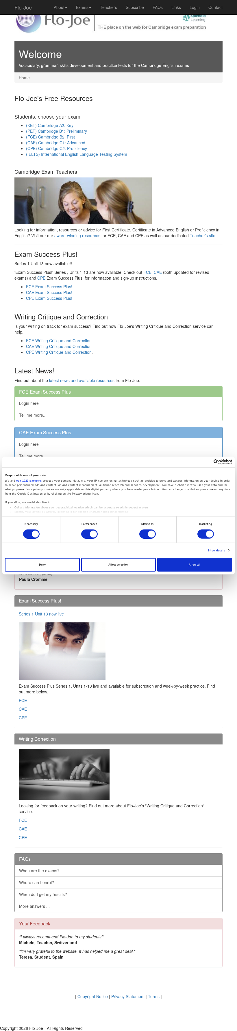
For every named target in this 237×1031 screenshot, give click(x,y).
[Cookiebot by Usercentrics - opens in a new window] (207, 462)
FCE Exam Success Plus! (49, 286)
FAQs (158, 7)
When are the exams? (39, 870)
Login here (29, 403)
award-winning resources (77, 235)
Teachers (108, 7)
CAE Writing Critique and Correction (59, 346)
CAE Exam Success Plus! (49, 292)
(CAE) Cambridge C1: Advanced (55, 142)
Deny (42, 564)
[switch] (89, 534)
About (59, 7)
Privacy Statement (128, 996)
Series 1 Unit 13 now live (41, 614)
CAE (158, 272)
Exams (82, 7)
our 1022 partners (29, 480)
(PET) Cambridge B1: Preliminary (56, 131)
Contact (215, 7)
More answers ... (34, 906)
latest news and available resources (81, 380)
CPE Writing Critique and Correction (59, 352)
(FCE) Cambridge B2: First (50, 137)
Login (195, 7)
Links (176, 7)
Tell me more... (33, 415)
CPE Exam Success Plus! (49, 298)
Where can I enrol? (36, 882)
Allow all (194, 564)
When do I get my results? (43, 894)
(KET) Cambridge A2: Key (49, 125)
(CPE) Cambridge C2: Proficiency (56, 148)
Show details (216, 550)
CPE (41, 278)
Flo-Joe (23, 7)
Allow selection (118, 564)
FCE (147, 272)
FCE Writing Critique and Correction (59, 340)
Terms (154, 996)
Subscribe (135, 7)
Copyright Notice (92, 996)
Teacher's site (202, 235)
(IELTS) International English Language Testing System (76, 154)
